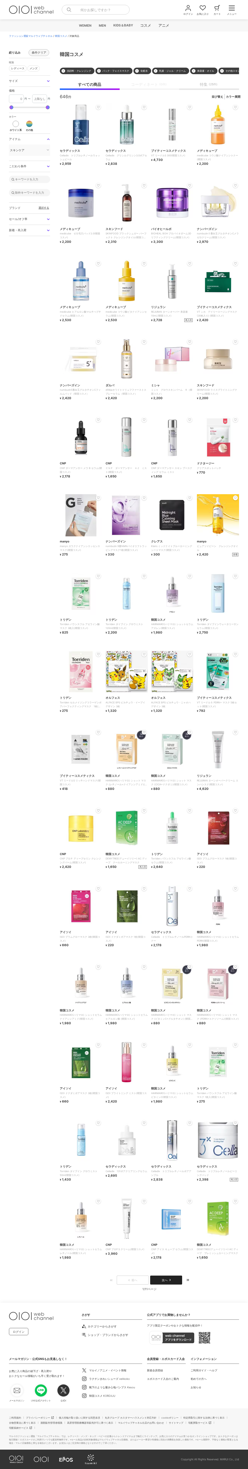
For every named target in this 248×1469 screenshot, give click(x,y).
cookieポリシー (169, 1417)
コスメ (145, 25)
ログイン (18, 1332)
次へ (165, 1280)
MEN (102, 25)
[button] (29, 81)
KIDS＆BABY (123, 25)
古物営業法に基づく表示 (22, 1422)
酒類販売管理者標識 (51, 1422)
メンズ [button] (34, 68)
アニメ (163, 25)
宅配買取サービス (198, 1422)
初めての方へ (199, 1379)
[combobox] (96, 10)
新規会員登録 (155, 1370)
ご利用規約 (15, 1417)
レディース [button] (17, 68)
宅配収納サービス (18, 1427)
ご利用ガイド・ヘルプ (204, 1370)
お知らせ (196, 1387)
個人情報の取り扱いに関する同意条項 (79, 1417)
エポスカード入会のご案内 (163, 1379)
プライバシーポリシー (38, 1417)
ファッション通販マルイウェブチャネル (31, 36)
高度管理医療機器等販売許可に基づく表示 (90, 1422)
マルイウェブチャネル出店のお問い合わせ (141, 1422)
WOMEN (85, 25)
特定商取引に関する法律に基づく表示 (204, 1417)
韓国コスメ (61, 36)
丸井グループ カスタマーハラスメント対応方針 (130, 1417)
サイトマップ (176, 1422)
